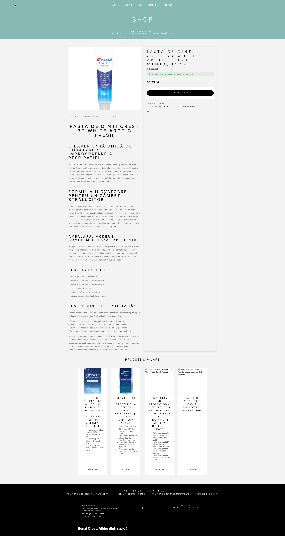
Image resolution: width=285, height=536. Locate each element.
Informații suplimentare (93, 116)
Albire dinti (189, 106)
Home (133, 31)
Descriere (72, 116)
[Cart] (278, 5)
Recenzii (112, 116)
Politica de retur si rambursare (170, 494)
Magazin (128, 5)
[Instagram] (144, 514)
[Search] (269, 5)
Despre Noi (153, 5)
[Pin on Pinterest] (159, 111)
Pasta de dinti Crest (144, 31)
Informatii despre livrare (130, 494)
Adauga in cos (180, 93)
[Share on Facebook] (153, 111)
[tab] (72, 117)
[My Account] (274, 5)
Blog (139, 5)
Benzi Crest (87, 528)
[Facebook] (140, 514)
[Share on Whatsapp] (162, 111)
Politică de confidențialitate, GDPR (87, 494)
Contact (168, 5)
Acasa (115, 5)
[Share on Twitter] (156, 111)
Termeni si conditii (207, 494)
